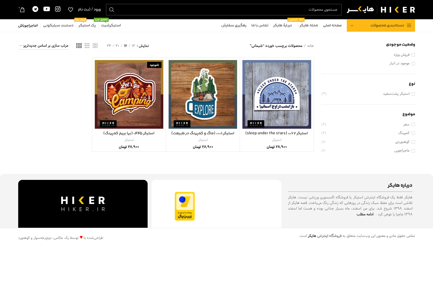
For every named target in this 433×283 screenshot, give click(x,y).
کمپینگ (403, 133)
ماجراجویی (401, 150)
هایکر (312, 236)
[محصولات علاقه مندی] (70, 10)
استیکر (276, 140)
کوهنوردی (402, 142)
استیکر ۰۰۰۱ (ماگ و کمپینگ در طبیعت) (202, 133)
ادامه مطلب (365, 214)
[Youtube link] (47, 9)
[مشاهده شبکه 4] (79, 46)
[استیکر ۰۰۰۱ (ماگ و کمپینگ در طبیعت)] (203, 94)
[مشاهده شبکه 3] (87, 46)
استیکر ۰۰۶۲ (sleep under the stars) (276, 133)
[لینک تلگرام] (35, 9)
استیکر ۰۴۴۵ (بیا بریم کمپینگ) (128, 133)
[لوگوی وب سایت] (381, 9)
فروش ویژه (401, 55)
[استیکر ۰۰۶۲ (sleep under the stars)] (276, 94)
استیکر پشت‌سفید (396, 94)
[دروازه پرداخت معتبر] (185, 206)
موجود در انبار (399, 63)
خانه (310, 46)
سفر (406, 124)
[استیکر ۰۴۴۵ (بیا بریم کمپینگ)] (129, 94)
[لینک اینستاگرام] (58, 9)
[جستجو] (112, 9)
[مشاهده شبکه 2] (95, 46)
